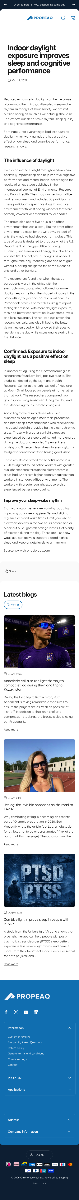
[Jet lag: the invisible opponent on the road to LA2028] (39, 765)
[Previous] (5, 4)
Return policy (16, 1048)
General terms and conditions (26, 1053)
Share (12, 571)
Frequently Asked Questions (25, 1042)
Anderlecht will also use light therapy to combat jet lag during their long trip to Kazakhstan (34, 685)
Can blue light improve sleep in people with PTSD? (36, 921)
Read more (11, 729)
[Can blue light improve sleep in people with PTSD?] (39, 880)
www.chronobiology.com (32, 550)
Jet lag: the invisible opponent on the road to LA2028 (38, 807)
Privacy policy (39, 1183)
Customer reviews (19, 1036)
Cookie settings (17, 1059)
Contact (12, 1064)
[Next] (73, 4)
